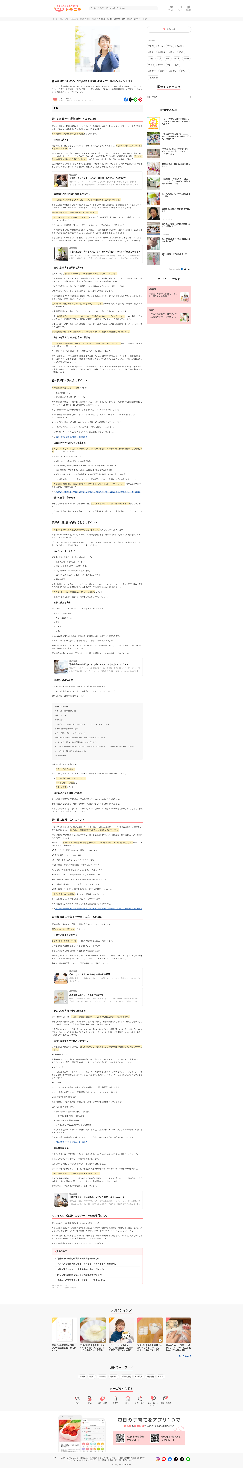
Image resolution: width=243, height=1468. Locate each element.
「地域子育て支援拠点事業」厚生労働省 (71, 1142)
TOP (55, 1458)
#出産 (151, 46)
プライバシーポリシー (108, 1458)
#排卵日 (102, 1376)
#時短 (170, 46)
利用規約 (93, 1458)
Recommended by (175, 269)
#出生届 (138, 1376)
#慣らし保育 (173, 65)
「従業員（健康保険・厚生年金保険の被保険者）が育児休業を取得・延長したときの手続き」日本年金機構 (97, 492)
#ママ (160, 65)
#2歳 (150, 58)
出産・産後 (64, 19)
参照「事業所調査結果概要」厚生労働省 (71, 437)
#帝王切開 (126, 1376)
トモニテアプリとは (92, 1460)
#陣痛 (82, 1376)
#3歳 (159, 58)
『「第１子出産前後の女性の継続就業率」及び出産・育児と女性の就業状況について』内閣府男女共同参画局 (98, 909)
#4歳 (168, 58)
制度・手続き (91, 19)
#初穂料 (150, 1376)
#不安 (160, 46)
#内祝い (113, 1376)
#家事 (186, 58)
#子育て (173, 71)
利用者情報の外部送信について (132, 1458)
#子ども (184, 71)
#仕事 (176, 58)
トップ (55, 19)
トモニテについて (74, 1460)
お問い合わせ (72, 1458)
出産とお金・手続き (77, 19)
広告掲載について (126, 1460)
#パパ (151, 65)
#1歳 (181, 52)
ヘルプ (62, 1458)
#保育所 (152, 71)
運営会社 (84, 1458)
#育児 (162, 71)
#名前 (160, 1376)
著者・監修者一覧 (109, 1460)
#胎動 (91, 1376)
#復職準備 (153, 77)
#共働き (161, 52)
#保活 (151, 52)
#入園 (179, 46)
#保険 (172, 52)
